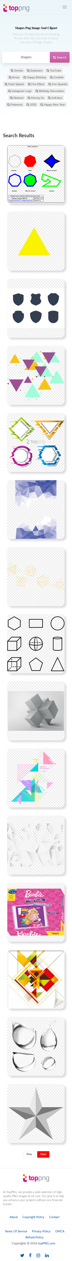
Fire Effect (37, 84)
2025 (32, 104)
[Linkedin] (47, 1256)
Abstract (18, 97)
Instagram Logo (21, 91)
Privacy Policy (41, 1231)
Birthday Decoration (51, 91)
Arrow (15, 77)
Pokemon (16, 104)
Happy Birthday (36, 77)
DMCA (59, 1231)
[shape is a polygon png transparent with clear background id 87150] (36, 173)
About (14, 1217)
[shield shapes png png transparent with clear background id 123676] (36, 308)
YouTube (55, 70)
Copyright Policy (33, 1217)
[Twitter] (22, 1256)
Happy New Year (54, 104)
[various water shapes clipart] (36, 1046)
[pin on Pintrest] (59, 149)
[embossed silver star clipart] (36, 1113)
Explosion (36, 70)
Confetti (58, 77)
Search (61, 57)
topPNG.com (46, 1243)
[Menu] (64, 7)
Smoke (18, 70)
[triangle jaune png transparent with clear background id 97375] (36, 241)
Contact (54, 1217)
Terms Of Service (16, 1231)
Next (43, 1154)
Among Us (37, 97)
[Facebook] (30, 1256)
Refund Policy (34, 1237)
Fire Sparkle (59, 84)
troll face (56, 97)
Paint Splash (15, 84)
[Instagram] (38, 1256)
